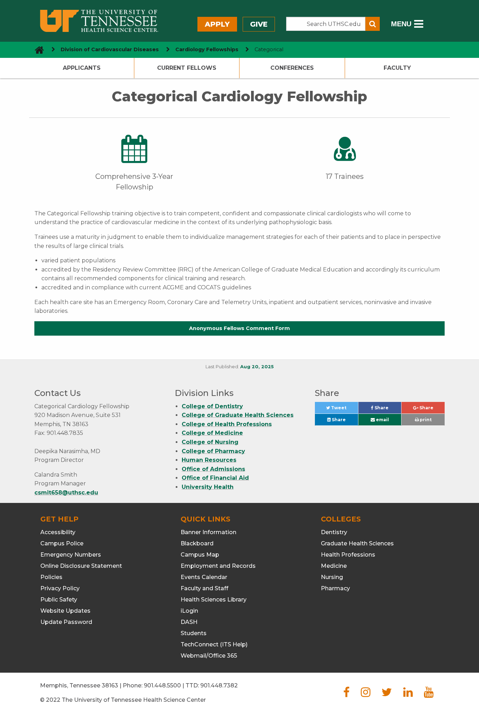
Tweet (344, 409)
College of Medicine (212, 433)
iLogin (189, 610)
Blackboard (197, 543)
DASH (189, 622)
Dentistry (334, 532)
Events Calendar (204, 577)
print (425, 419)
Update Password (66, 622)
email (382, 419)
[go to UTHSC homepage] (36, 49)
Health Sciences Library (214, 599)
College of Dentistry (212, 406)
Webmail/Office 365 (209, 655)
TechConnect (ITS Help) (214, 644)
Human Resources (209, 460)
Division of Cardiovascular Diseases (110, 49)
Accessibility (57, 532)
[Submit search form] (372, 24)
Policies (51, 577)
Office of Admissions (213, 469)
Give (259, 24)
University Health (208, 487)
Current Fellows (186, 68)
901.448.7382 (219, 685)
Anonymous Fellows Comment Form (239, 328)
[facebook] (346, 694)
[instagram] (365, 694)
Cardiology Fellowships (206, 49)
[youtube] (428, 694)
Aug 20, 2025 (257, 366)
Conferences (292, 68)
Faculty (397, 68)
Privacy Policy (60, 588)
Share (387, 409)
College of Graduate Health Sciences (238, 415)
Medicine (334, 566)
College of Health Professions (227, 424)
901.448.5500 (162, 685)
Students (194, 633)
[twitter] (387, 694)
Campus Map (200, 554)
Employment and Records (218, 566)
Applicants (82, 68)
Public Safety (58, 599)
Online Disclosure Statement (81, 566)
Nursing (332, 577)
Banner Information (208, 532)
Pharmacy (335, 588)
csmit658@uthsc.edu (66, 492)
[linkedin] (408, 694)
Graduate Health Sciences (357, 543)
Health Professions (348, 554)
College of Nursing (210, 442)
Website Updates (65, 610)
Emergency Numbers (70, 554)
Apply (217, 24)
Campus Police (61, 543)
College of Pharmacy (213, 451)
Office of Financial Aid (215, 478)
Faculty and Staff (204, 588)
